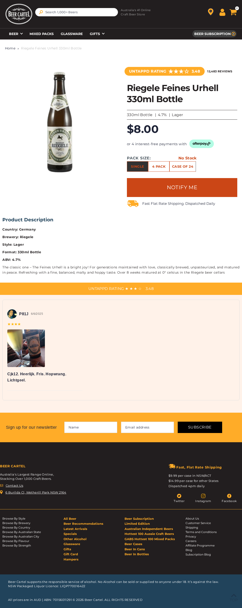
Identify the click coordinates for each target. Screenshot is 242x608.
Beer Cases (133, 544)
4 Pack (158, 166)
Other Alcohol (75, 539)
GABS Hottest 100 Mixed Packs (150, 539)
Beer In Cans (135, 549)
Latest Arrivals (75, 529)
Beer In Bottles (137, 554)
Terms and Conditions (201, 532)
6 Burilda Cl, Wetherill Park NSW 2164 (35, 492)
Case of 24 (182, 166)
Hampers (71, 559)
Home (10, 48)
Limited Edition (137, 523)
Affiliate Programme (200, 545)
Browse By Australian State (21, 532)
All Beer (70, 519)
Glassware (72, 34)
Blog (189, 550)
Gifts (95, 34)
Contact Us (14, 485)
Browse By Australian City (20, 536)
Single (137, 166)
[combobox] (76, 12)
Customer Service (198, 523)
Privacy (191, 536)
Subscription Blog (198, 554)
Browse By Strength (16, 545)
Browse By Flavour (15, 541)
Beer (14, 34)
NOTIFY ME (182, 187)
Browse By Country (16, 527)
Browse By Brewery (16, 523)
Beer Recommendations (83, 523)
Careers (191, 541)
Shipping (192, 527)
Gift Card (71, 554)
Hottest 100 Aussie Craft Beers (149, 534)
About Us (192, 518)
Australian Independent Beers (149, 529)
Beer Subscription (212, 34)
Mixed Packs (42, 34)
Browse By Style (13, 518)
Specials (70, 534)
